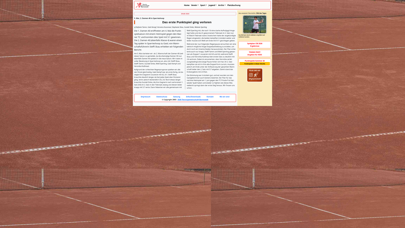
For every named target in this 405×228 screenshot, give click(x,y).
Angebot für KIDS (254, 55)
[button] (194, 5)
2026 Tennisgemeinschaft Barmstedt (193, 99)
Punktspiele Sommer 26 (255, 61)
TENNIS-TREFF (255, 52)
